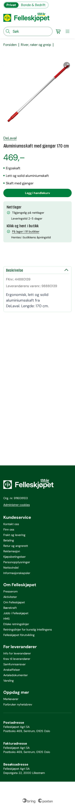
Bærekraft (10, 608)
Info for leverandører (17, 653)
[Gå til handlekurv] (58, 31)
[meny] (67, 31)
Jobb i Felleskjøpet (15, 613)
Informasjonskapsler (16, 573)
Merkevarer (10, 699)
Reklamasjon (11, 551)
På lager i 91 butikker (25, 231)
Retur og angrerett (15, 546)
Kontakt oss (11, 524)
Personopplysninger (16, 562)
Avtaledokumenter (15, 675)
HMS (6, 618)
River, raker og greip (36, 45)
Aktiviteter (10, 597)
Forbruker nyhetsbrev (17, 704)
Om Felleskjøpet (14, 602)
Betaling (8, 540)
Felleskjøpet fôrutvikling (19, 635)
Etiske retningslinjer (16, 624)
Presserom (10, 591)
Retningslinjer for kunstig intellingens (27, 629)
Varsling (8, 680)
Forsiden (10, 45)
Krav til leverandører (16, 659)
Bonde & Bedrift (33, 5)
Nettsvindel (11, 567)
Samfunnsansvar (14, 664)
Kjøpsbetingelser (14, 557)
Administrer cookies (16, 504)
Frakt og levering (14, 535)
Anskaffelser (11, 670)
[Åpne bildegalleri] (66, 65)
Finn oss (8, 529)
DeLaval (10, 138)
